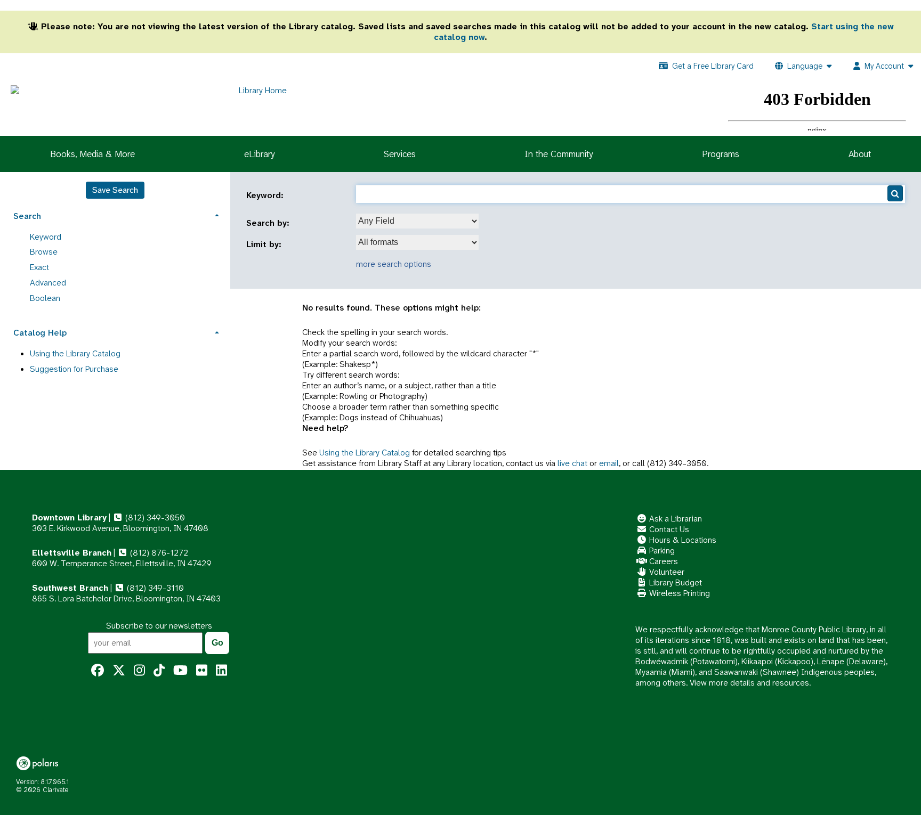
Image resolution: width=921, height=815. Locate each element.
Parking (661, 550)
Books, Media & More (92, 154)
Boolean (45, 298)
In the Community (558, 154)
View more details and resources (749, 682)
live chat (572, 463)
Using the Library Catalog (364, 452)
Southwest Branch (70, 587)
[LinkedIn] (221, 670)
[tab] (115, 215)
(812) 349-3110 (154, 587)
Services (400, 154)
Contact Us (668, 529)
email (609, 463)
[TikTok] (159, 670)
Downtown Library (69, 517)
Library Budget (674, 582)
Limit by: (265, 244)
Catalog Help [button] (40, 332)
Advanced (48, 282)
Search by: (269, 223)
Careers (662, 561)
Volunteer (665, 571)
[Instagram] (139, 670)
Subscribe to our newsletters (159, 625)
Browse (44, 251)
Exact (39, 267)
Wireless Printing (678, 593)
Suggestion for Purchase (74, 368)
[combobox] (417, 221)
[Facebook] (97, 670)
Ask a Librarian (674, 518)
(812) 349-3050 (154, 517)
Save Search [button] (115, 189)
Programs (720, 154)
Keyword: (266, 195)
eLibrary (259, 154)
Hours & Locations (681, 539)
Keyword (45, 236)
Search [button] (27, 216)
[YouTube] (180, 670)
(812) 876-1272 (158, 552)
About (860, 154)
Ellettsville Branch (71, 552)
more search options (393, 264)
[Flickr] (201, 670)
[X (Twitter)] (118, 670)
